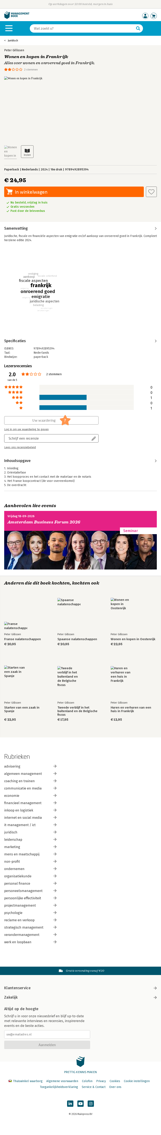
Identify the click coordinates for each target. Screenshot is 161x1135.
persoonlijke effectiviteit (22, 898)
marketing (12, 847)
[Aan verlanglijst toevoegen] (151, 192)
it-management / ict (20, 825)
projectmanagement (20, 905)
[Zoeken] (138, 28)
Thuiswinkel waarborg (27, 1081)
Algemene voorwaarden (62, 1081)
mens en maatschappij (21, 854)
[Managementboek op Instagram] (91, 1103)
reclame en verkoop (19, 920)
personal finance (17, 883)
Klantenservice (17, 988)
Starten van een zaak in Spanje (21, 709)
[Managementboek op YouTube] (80, 1103)
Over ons (115, 1087)
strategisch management (23, 927)
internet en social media (23, 818)
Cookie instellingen (137, 1081)
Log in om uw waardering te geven (26, 429)
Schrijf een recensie (24, 438)
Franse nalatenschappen (22, 639)
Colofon (87, 1081)
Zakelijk (11, 997)
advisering (12, 766)
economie (11, 796)
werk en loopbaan (17, 942)
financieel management (23, 803)
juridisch (10, 832)
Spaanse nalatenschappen (77, 639)
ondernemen (14, 869)
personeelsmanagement (23, 891)
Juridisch (13, 40)
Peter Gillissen (14, 50)
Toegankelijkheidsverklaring (59, 1087)
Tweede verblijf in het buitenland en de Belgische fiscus (77, 711)
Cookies (115, 1081)
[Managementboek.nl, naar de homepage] (16, 18)
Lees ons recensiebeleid (20, 447)
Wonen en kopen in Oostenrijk (133, 639)
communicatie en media (23, 788)
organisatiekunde (17, 876)
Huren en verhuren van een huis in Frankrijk (131, 709)
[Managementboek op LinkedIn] (70, 1103)
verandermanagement (21, 935)
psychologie (13, 913)
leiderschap (13, 840)
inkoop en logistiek (18, 810)
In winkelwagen (31, 192)
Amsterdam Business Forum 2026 (44, 522)
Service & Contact (93, 1087)
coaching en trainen (19, 781)
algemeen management (23, 774)
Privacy (101, 1081)
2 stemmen (31, 69)
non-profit (12, 862)
